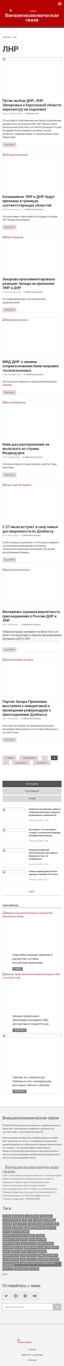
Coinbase (43, 1259)
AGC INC (7, 1228)
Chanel (41, 1255)
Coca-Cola (32, 1259)
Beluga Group (28, 1244)
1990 (25, 1220)
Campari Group (10, 1255)
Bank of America (11, 1244)
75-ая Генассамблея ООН (40, 1224)
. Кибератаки (32, 1216)
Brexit (6, 1251)
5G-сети (22, 1224)
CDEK (23, 1255)
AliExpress (40, 1228)
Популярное (32, 791)
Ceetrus (32, 1255)
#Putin (6, 1216)
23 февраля (49, 1220)
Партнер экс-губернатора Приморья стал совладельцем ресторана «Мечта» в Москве (31, 1081)
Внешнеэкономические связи (32, 18)
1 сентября (46, 1216)
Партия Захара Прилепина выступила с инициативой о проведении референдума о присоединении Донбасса (26, 708)
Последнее (43, 784)
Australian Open (37, 1240)
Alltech (51, 1228)
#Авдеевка (18, 1216)
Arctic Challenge (20, 1232)
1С (30, 1220)
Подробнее (9, 145)
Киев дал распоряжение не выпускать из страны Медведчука (25, 448)
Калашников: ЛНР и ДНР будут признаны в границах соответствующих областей (28, 201)
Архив (32, 798)
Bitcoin (18, 1247)
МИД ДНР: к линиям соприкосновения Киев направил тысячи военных (30, 366)
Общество (19, 1030)
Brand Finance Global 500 (37, 1247)
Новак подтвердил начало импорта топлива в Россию (43, 872)
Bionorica (8, 1247)
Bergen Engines (45, 1244)
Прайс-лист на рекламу (32, 1355)
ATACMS (40, 1236)
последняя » (42, 763)
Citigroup (52, 1255)
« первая (9, 758)
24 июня (7, 1224)
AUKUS (24, 1240)
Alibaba (28, 1228)
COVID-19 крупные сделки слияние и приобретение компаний (29, 1264)
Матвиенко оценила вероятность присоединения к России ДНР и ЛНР (31, 616)
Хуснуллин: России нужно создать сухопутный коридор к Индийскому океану (45, 832)
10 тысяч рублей (11, 1220)
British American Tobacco (24, 1251)
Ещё (31, 891)
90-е (56, 1224)
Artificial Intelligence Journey (18, 1236)
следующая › (21, 763)
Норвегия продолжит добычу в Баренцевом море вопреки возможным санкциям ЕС (45, 812)
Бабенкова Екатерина (34, 209)
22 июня (38, 1220)
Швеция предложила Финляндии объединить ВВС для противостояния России (30, 1020)
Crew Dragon (21, 1269)
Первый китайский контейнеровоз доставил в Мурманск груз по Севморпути (43, 854)
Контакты (32, 1360)
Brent (55, 1247)
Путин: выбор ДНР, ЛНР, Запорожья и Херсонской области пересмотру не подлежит (31, 105)
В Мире (17, 969)
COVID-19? (7, 1269)
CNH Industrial (10, 1259)
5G (15, 1224)
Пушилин (7, 385)
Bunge (43, 1251)
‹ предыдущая (28, 758)
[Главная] (32, 11)
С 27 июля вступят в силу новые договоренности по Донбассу (30, 529)
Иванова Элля (32, 113)
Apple (6, 1232)
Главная (6, 37)
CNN (22, 1259)
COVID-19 (54, 1259)
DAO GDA (34, 1269)
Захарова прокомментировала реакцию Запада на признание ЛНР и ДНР (28, 283)
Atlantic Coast (10, 1240)
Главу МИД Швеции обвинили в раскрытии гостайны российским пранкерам (32, 958)
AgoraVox (18, 1228)
